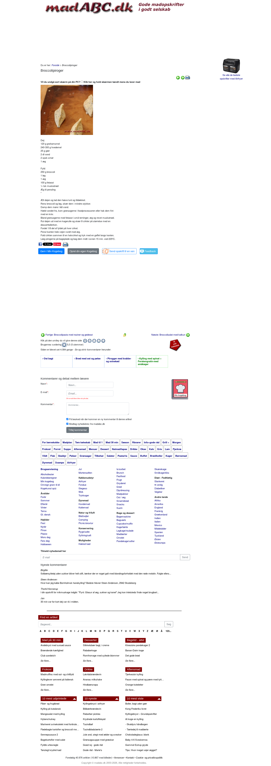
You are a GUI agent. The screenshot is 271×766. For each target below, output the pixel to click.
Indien (157, 518)
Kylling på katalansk (51, 708)
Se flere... (45, 660)
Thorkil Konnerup (49, 588)
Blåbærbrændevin (92, 708)
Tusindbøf (88, 724)
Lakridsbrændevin (92, 674)
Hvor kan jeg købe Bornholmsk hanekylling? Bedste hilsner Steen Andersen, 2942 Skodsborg (88, 582)
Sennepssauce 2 (49, 734)
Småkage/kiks (161, 472)
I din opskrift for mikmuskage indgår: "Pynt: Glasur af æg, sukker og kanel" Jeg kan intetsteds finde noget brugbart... (100, 592)
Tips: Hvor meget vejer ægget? (141, 750)
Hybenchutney (48, 719)
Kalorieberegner (49, 477)
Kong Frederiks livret (135, 708)
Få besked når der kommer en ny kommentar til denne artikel (100, 419)
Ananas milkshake (92, 679)
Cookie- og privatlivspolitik (149, 757)
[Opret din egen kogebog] (180, 389)
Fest (43, 523)
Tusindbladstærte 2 (92, 729)
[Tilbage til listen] (125, 334)
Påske (44, 533)
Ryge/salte (84, 531)
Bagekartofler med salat (53, 739)
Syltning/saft (85, 535)
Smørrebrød (123, 500)
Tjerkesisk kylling (134, 674)
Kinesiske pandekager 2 (137, 645)
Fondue (82, 484)
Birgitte (44, 570)
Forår (43, 497)
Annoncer (119, 757)
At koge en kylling (134, 719)
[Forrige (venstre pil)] (178, 77)
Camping (83, 519)
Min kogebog (47, 481)
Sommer (45, 500)
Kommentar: (47, 404)
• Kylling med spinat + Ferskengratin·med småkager (150, 361)
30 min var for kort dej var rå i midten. (60, 601)
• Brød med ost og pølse (87, 358)
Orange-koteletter (134, 684)
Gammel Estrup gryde (136, 744)
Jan (42, 598)
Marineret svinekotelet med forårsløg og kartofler (60, 724)
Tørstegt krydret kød (51, 750)
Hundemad (84, 504)
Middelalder (160, 528)
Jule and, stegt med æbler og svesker (102, 734)
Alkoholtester (47, 474)
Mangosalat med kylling (53, 713)
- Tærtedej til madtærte (136, 729)
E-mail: (45, 392)
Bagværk (121, 520)
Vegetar (158, 491)
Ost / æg (121, 497)
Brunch (120, 472)
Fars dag (45, 540)
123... (168, 631)
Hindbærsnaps (90, 684)
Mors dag (45, 537)
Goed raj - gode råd (93, 744)
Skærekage (160, 469)
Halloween (46, 544)
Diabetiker (159, 488)
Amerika (158, 504)
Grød (119, 486)
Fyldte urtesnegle (49, 744)
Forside (55, 65)
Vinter (44, 507)
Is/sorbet (121, 469)
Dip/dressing (123, 490)
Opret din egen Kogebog (83, 251)
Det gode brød (132, 655)
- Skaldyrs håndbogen (136, 724)
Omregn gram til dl (50, 484)
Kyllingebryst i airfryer (94, 703)
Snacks (120, 504)
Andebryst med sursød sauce (56, 645)
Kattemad (83, 507)
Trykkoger (84, 495)
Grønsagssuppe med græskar (98, 739)
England (158, 507)
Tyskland (159, 535)
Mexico (158, 525)
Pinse (43, 530)
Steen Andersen (49, 579)
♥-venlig (158, 484)
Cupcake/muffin (125, 523)
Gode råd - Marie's (92, 750)
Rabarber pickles (91, 713)
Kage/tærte (122, 527)
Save (58, 244)
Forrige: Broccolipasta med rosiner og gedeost (69, 334)
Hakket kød (84, 543)
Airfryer (82, 481)
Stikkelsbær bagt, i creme (96, 645)
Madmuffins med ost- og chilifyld (57, 674)
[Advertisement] (115, 38)
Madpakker (122, 493)
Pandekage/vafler (126, 541)
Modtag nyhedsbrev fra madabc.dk (87, 423)
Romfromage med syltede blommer (101, 655)
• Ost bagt (47, 358)
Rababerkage (90, 650)
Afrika (157, 500)
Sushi (119, 507)
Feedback (150, 251)
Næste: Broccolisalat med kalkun (168, 334)
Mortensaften (85, 472)
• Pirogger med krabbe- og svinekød (118, 360)
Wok (81, 491)
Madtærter (122, 534)
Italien (157, 521)
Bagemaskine (124, 516)
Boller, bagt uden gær (136, 703)
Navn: (44, 383)
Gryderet (121, 483)
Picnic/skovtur (86, 523)
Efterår (44, 504)
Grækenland (160, 514)
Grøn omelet (47, 684)
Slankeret (159, 481)
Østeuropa (159, 542)
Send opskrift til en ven (122, 251)
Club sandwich (48, 655)
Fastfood (121, 476)
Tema (43, 511)
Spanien (158, 532)
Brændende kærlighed (52, 650)
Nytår (43, 526)
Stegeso (83, 488)
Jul (80, 469)
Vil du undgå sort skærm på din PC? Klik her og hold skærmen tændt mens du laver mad (90, 82)
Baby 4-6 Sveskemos (136, 739)
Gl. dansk (45, 514)
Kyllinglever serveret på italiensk (57, 679)
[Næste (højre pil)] (182, 77)
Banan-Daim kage (134, 650)
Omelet (120, 537)
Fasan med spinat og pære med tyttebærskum (145, 679)
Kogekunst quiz (48, 488)
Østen (157, 539)
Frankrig (158, 511)
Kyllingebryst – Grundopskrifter (141, 713)
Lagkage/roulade (125, 530)
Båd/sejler (84, 516)
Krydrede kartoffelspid (94, 719)
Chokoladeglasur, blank (137, 734)
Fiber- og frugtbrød (50, 703)
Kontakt (130, 757)
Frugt (119, 479)
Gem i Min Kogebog (51, 251)
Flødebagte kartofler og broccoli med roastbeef (60, 729)
